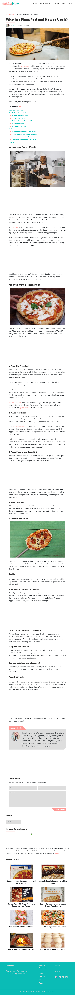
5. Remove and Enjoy (19, 126)
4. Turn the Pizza (18, 123)
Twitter (60, 977)
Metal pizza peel (15, 403)
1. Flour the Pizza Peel (20, 115)
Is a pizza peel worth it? (20, 137)
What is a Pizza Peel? (16, 110)
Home (35, 3)
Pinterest (63, 977)
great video (24, 408)
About (71, 3)
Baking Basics (45, 3)
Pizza (12, 14)
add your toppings (20, 426)
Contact (58, 971)
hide (20, 107)
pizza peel (14, 227)
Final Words (13, 142)
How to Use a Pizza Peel (17, 113)
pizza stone (25, 66)
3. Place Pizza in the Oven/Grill (23, 121)
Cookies (42, 977)
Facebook (56, 977)
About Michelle (16, 728)
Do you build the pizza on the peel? (24, 134)
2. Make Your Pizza (18, 118)
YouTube (66, 977)
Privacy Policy (50, 991)
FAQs (10, 129)
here (57, 853)
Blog (63, 3)
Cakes (41, 974)
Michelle (14, 25)
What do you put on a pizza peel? (24, 131)
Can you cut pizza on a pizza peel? (24, 139)
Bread (41, 980)
